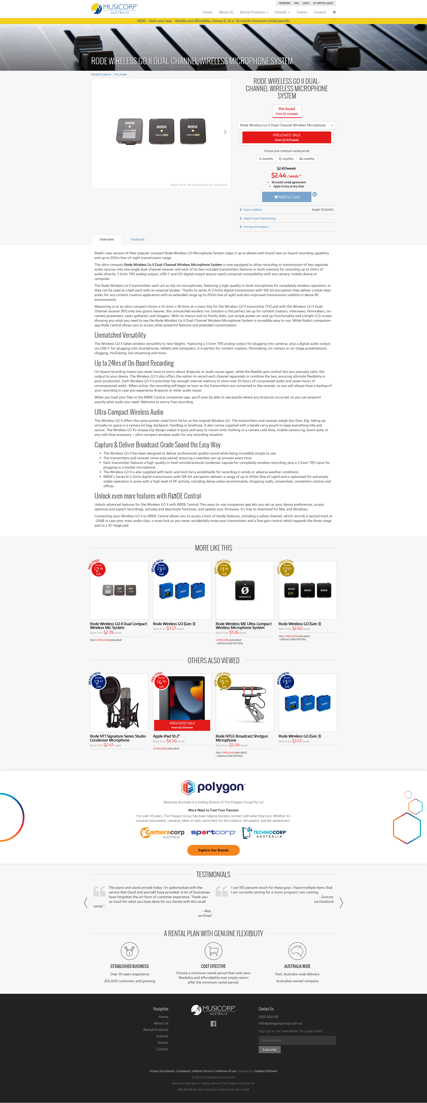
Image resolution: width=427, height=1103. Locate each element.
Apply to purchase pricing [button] (259, 218)
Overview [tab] (106, 239)
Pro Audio (121, 74)
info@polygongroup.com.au (280, 1023)
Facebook (284, 3)
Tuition (162, 1042)
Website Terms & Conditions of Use (214, 1071)
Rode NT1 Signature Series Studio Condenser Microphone (118, 738)
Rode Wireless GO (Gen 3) (174, 623)
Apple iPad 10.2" (166, 736)
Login (306, 3)
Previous (97, 131)
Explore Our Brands (213, 850)
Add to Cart (289, 196)
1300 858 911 (268, 1017)
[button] (85, 902)
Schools (162, 1036)
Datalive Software (266, 1071)
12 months (286, 159)
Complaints (183, 1071)
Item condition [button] (253, 209)
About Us (161, 1023)
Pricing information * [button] (257, 226)
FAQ (296, 3)
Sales (323, 3)
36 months (306, 159)
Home (163, 1017)
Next (225, 131)
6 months (266, 159)
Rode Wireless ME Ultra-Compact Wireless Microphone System (244, 625)
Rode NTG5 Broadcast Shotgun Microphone (242, 738)
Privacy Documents (162, 1071)
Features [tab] (138, 239)
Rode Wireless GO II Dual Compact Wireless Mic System (118, 625)
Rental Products (101, 74)
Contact (162, 1049)
